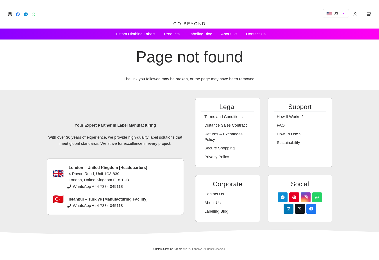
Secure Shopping (219, 148)
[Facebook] (18, 14)
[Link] (356, 14)
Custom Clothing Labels (167, 249)
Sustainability (288, 142)
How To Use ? (289, 134)
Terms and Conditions (223, 117)
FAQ (281, 125)
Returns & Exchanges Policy (223, 137)
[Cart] (368, 14)
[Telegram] (26, 14)
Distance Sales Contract (225, 125)
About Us (212, 203)
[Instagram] (10, 14)
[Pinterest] (294, 197)
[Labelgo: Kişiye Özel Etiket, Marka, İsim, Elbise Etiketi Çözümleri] (189, 11)
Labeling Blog (216, 211)
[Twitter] (300, 209)
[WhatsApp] (34, 14)
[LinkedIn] (288, 209)
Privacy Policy (216, 157)
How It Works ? (290, 117)
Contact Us (214, 194)
